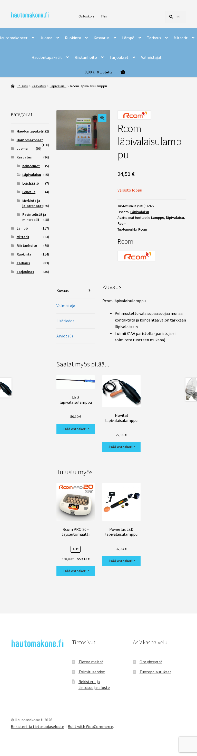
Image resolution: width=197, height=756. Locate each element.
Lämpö (128, 37)
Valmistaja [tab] (65, 305)
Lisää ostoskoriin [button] (76, 429)
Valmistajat (151, 57)
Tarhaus (154, 37)
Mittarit (181, 37)
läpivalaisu (175, 217)
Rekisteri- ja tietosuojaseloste (37, 726)
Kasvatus (102, 37)
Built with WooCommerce (90, 726)
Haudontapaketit (47, 57)
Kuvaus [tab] (62, 290)
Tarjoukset (119, 57)
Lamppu (157, 217)
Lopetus (28, 192)
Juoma (46, 37)
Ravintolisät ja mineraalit (34, 217)
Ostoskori (86, 16)
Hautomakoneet (30, 140)
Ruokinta (73, 37)
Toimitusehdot (91, 671)
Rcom (121, 223)
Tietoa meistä (90, 661)
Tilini (104, 16)
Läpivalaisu (58, 86)
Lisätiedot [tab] (65, 320)
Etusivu (22, 86)
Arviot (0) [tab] (64, 335)
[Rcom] (151, 256)
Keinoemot (31, 166)
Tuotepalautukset (155, 671)
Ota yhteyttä (151, 661)
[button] (102, 118)
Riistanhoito (86, 57)
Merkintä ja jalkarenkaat (32, 203)
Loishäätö (30, 183)
